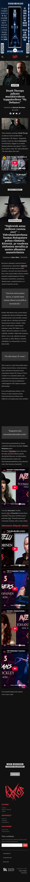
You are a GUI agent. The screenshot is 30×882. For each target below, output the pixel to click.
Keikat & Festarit (6, 809)
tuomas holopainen (15, 767)
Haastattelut (15, 220)
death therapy (15, 190)
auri (9, 764)
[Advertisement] (15, 413)
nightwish (18, 764)
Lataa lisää (15, 774)
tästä (8, 513)
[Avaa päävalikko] (27, 57)
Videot (4, 811)
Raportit (4, 818)
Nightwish (24, 266)
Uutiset (15, 85)
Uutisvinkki (5, 829)
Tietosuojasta (6, 831)
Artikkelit (4, 820)
